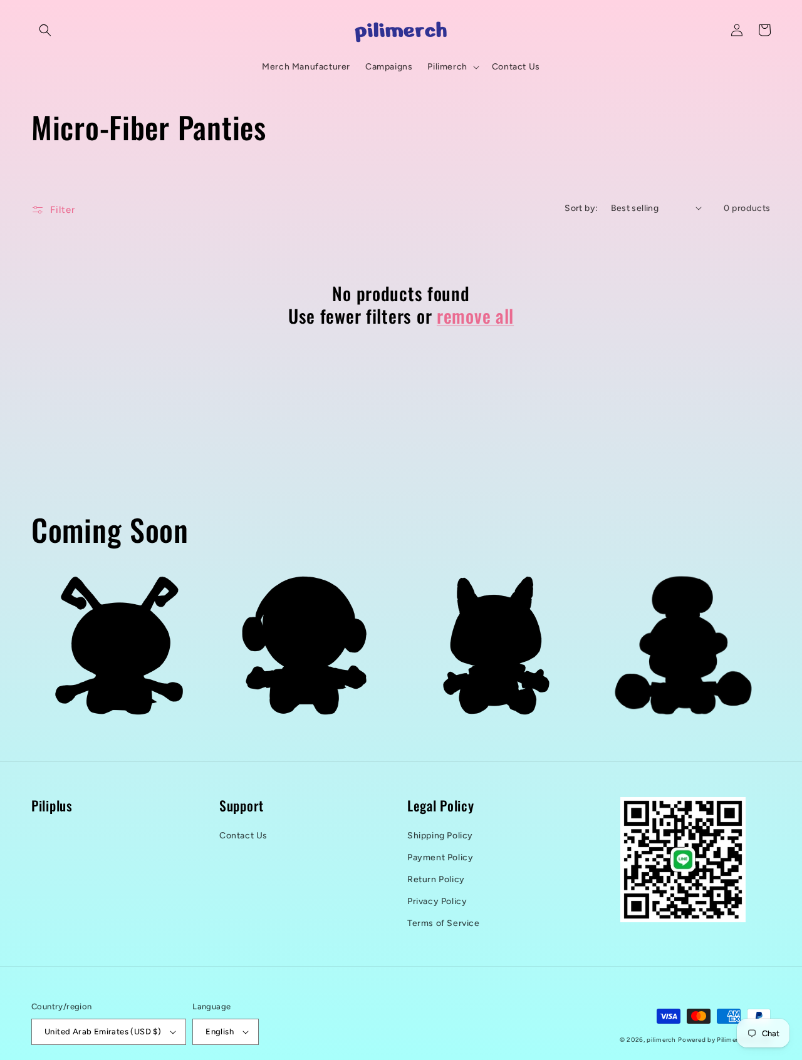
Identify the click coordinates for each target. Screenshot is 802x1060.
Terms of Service (443, 923)
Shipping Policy (440, 835)
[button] (45, 30)
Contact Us (243, 835)
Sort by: (581, 208)
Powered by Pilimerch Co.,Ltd (724, 1040)
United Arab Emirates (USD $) (102, 1031)
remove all (475, 315)
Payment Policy (440, 857)
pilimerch (661, 1040)
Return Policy (436, 879)
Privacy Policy (437, 901)
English (220, 1031)
